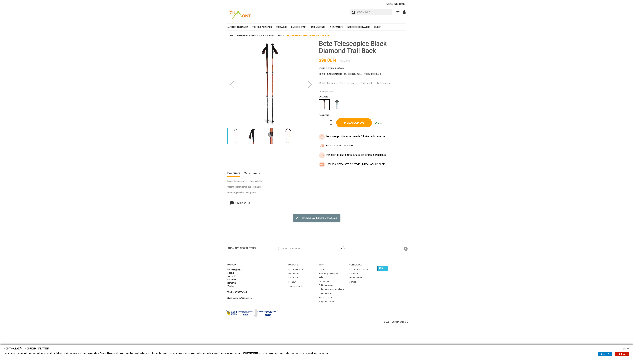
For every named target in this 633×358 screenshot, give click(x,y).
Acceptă (605, 354)
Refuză (622, 354)
